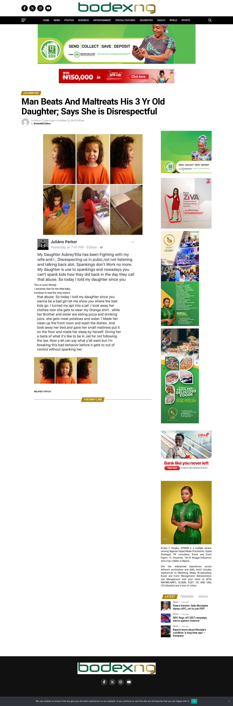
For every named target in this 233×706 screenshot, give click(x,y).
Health (161, 20)
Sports (185, 20)
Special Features (125, 20)
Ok (194, 701)
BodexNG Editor (42, 123)
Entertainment (102, 20)
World (173, 20)
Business (83, 20)
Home (46, 20)
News (57, 20)
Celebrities (146, 20)
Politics (69, 20)
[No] (229, 701)
